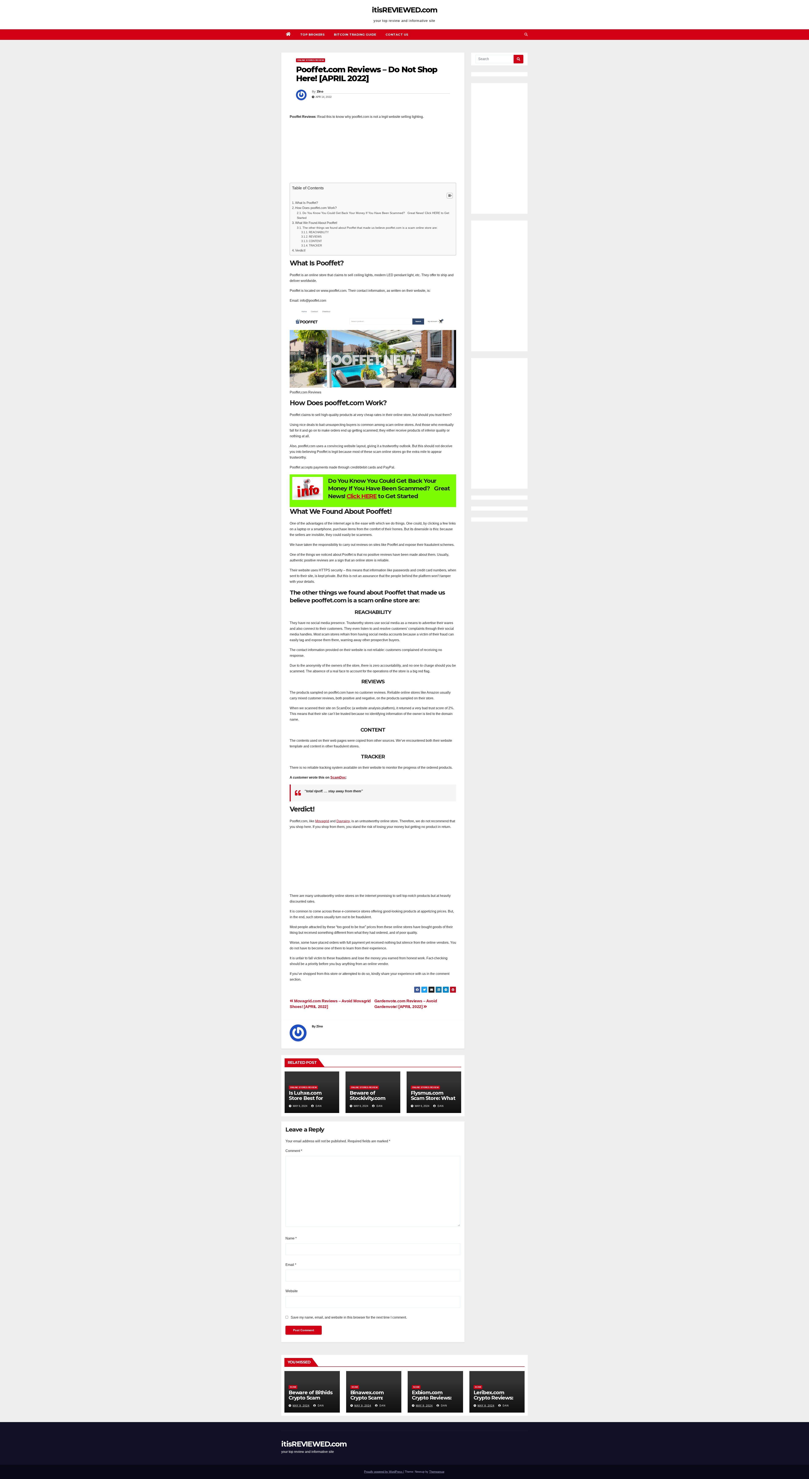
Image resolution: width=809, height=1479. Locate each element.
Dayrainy (343, 821)
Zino (320, 91)
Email (290, 1264)
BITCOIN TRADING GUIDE (355, 34)
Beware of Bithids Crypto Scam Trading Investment (310, 1400)
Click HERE (362, 496)
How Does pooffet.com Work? (316, 208)
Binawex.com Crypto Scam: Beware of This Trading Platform (371, 1400)
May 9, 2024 (301, 1405)
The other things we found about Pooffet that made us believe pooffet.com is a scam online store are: (370, 227)
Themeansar (436, 1471)
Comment (293, 1151)
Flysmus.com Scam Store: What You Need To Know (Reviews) (433, 1101)
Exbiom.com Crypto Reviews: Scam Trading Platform (431, 1400)
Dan (318, 1106)
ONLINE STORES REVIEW (310, 60)
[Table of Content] (450, 195)
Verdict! (300, 250)
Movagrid (322, 821)
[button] (526, 34)
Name (291, 1238)
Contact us (397, 34)
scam (293, 1387)
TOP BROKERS (312, 34)
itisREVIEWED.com (404, 9)
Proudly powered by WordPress (383, 1471)
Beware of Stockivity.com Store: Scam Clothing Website (371, 1101)
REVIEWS (315, 236)
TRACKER (315, 245)
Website (291, 1291)
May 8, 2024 (486, 1405)
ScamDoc (338, 777)
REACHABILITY (319, 232)
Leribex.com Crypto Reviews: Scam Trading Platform (493, 1400)
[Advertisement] (373, 153)
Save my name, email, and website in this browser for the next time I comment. (349, 1317)
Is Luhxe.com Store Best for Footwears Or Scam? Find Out (308, 1101)
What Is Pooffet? (306, 203)
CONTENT (315, 241)
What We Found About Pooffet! (316, 223)
